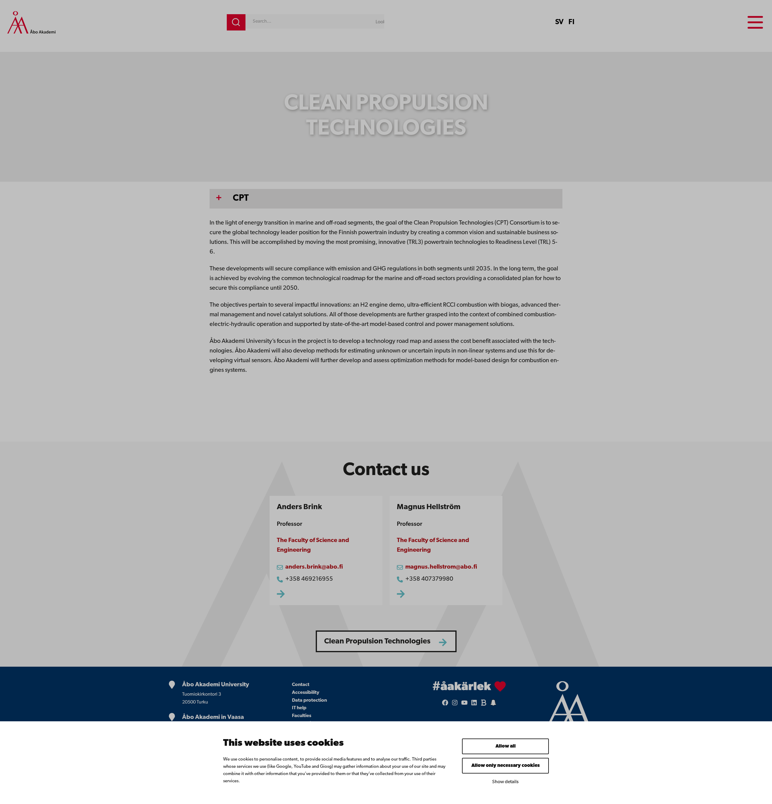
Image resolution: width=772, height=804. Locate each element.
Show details (505, 782)
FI (571, 22)
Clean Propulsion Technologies (377, 641)
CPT (241, 198)
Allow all (505, 746)
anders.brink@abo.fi (314, 567)
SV (559, 22)
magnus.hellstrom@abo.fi (441, 567)
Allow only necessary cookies (505, 765)
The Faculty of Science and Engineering (313, 545)
